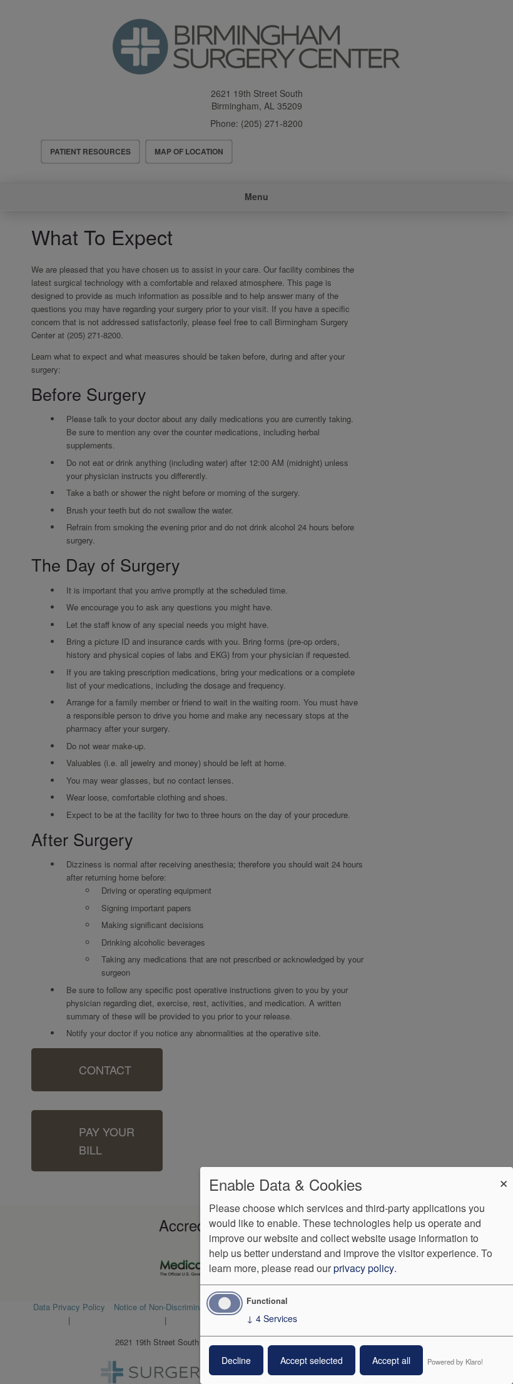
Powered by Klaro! (455, 1361)
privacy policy (363, 1268)
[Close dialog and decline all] (503, 1175)
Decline (236, 1360)
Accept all (391, 1360)
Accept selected (311, 1360)
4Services (271, 1318)
